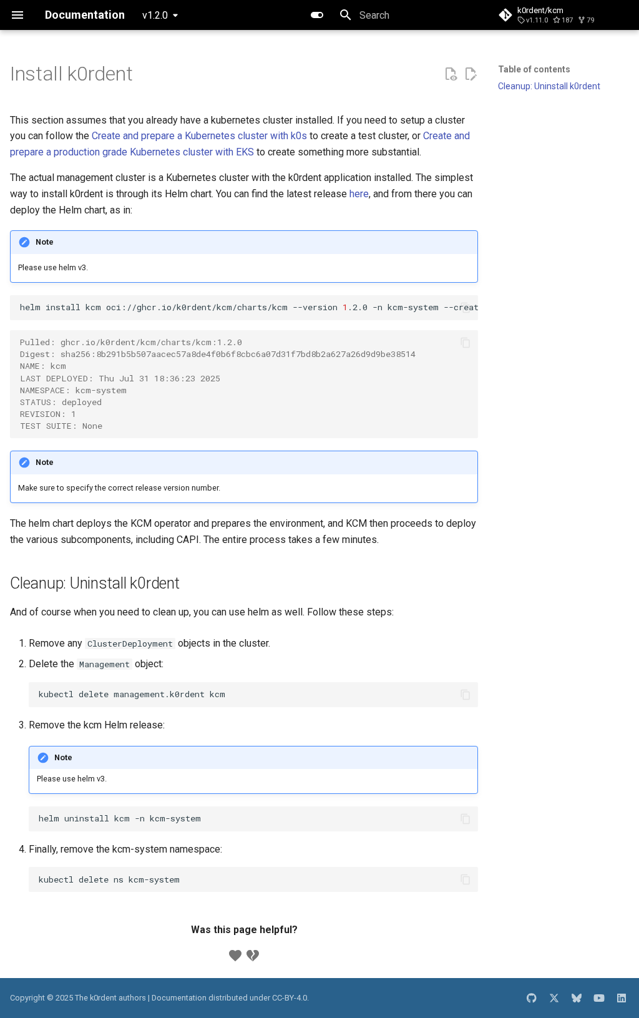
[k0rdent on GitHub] (532, 998)
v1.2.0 (155, 15)
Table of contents (534, 69)
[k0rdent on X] (554, 998)
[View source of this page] (450, 74)
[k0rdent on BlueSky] (577, 998)
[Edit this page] (470, 74)
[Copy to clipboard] (465, 307)
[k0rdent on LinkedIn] (622, 998)
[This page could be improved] (252, 955)
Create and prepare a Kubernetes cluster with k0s (199, 136)
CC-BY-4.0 (289, 997)
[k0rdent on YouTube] (599, 998)
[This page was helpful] (235, 955)
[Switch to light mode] (317, 14)
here (359, 194)
